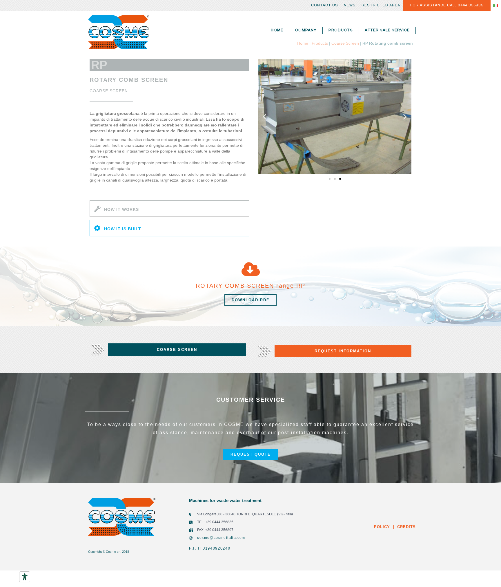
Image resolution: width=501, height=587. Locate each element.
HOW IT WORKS (121, 209)
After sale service (387, 30)
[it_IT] (496, 5)
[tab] (169, 209)
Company (306, 30)
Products (340, 30)
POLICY (382, 527)
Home (277, 30)
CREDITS (406, 527)
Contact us (324, 5)
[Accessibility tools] (24, 576)
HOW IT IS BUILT (122, 229)
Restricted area (381, 5)
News (350, 5)
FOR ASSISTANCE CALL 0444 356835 (446, 5)
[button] (330, 179)
